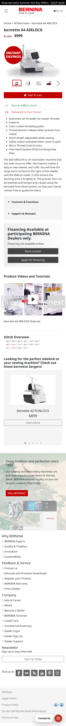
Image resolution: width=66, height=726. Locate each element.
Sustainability (12, 556)
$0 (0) (59, 11)
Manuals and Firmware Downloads (25, 573)
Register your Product (17, 578)
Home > (8, 23)
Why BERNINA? (17, 493)
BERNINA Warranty (15, 583)
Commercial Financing (17, 626)
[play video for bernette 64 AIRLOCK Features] (33, 299)
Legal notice (9, 698)
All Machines (21, 23)
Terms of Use (10, 717)
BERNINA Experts (14, 541)
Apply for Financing (33, 260)
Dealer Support (13, 641)
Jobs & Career (12, 600)
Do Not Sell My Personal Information (24, 711)
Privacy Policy (10, 704)
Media (8, 605)
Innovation (11, 551)
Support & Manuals (24, 213)
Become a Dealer (14, 610)
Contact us (10, 568)
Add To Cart (35, 95)
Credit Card (11, 620)
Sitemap (7, 692)
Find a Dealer (12, 588)
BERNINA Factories (15, 615)
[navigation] (6, 11)
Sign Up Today (33, 659)
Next (56, 83)
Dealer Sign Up (13, 636)
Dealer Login (12, 631)
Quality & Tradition (15, 546)
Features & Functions (25, 202)
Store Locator (33, 251)
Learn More (33, 422)
